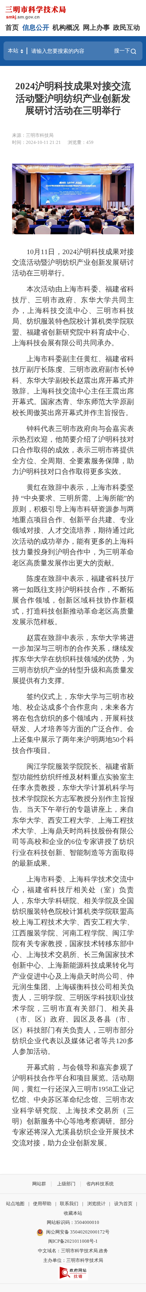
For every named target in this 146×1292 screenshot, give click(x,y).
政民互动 (126, 27)
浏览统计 (96, 1203)
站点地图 (15, 1203)
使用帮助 (42, 1203)
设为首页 (123, 1203)
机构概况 (65, 27)
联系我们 (69, 1203)
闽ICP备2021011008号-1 (73, 1241)
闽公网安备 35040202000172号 (78, 1232)
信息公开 (35, 27)
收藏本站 (73, 1213)
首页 (12, 27)
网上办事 (96, 27)
